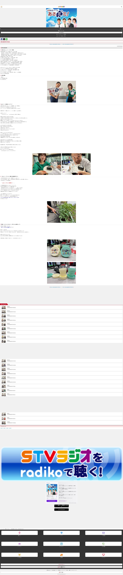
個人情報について (54, 570)
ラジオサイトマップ (74, 570)
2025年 (4, 428)
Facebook (2, 39)
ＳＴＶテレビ (103, 557)
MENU (1, 6)
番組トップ (61, 28)
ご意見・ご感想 (68, 570)
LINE (6, 39)
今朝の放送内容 (61, 32)
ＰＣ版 (61, 572)
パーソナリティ (19, 546)
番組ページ (19, 535)
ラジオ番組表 (103, 535)
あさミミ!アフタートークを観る (61, 34)
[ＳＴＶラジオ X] (61, 510)
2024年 (7, 428)
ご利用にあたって (48, 570)
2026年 (1, 428)
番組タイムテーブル (61, 30)
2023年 (10, 428)
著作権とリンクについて (61, 570)
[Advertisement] (61, 2)
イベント (61, 535)
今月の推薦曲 (103, 546)
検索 (121, 6)
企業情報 (61, 557)
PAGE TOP (121, 568)
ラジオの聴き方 (19, 557)
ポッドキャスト (61, 546)
